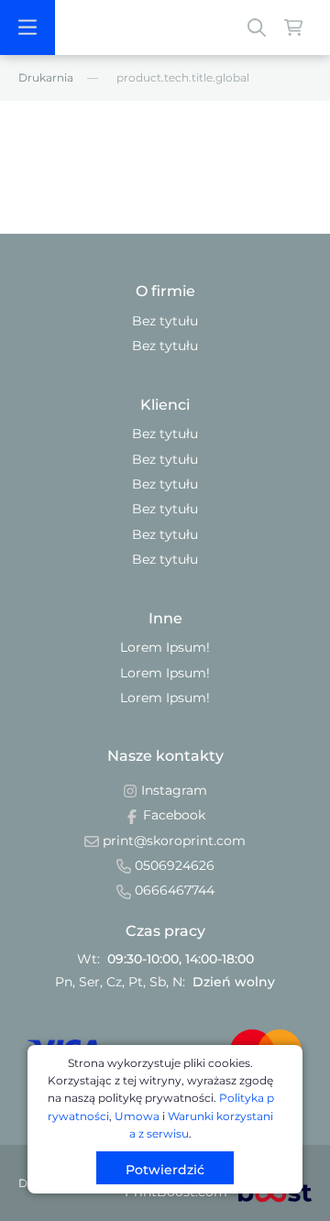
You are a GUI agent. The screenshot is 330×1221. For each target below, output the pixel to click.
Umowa (137, 1116)
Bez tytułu (165, 321)
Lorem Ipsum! (165, 647)
